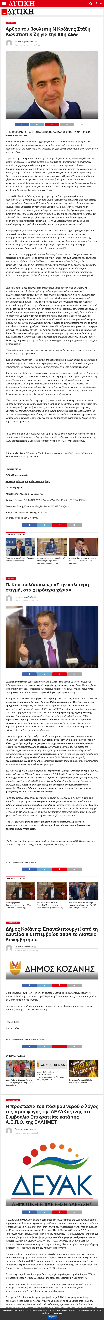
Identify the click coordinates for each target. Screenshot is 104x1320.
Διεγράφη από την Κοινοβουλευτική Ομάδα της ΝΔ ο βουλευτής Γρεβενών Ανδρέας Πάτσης (51, 560)
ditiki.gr (18, 518)
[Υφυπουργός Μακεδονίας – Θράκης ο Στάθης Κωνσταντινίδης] (20, 554)
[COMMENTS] (81, 123)
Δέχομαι (52, 1317)
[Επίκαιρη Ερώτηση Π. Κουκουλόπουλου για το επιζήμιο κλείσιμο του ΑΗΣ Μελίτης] (20, 899)
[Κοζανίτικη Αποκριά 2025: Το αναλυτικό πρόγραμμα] (83, 1076)
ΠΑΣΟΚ (33, 862)
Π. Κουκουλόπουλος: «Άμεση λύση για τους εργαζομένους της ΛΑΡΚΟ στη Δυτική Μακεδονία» (82, 905)
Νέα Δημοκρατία (31, 518)
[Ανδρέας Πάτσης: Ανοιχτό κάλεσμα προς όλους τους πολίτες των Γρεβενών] (83, 554)
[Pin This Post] (52, 123)
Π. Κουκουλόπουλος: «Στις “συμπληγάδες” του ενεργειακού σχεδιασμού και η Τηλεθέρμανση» (50, 905)
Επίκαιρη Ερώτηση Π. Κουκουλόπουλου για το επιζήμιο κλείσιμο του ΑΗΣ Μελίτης (18, 905)
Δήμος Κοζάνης (38, 1040)
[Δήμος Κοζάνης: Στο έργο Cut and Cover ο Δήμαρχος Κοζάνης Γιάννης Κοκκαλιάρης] (20, 1076)
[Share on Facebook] (22, 123)
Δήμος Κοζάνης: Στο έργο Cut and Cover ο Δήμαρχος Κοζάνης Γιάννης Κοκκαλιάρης (20, 1082)
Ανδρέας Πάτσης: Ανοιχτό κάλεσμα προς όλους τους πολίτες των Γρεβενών (83, 560)
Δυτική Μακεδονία (26, 41)
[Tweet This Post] (37, 123)
